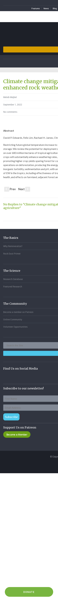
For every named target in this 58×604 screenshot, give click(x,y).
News (46, 8)
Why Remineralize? (12, 246)
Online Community (12, 319)
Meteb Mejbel (10, 97)
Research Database (13, 279)
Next (23, 189)
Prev (11, 189)
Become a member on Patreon (18, 312)
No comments (10, 111)
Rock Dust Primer (12, 253)
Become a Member (16, 434)
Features (35, 8)
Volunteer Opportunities (15, 326)
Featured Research (12, 286)
